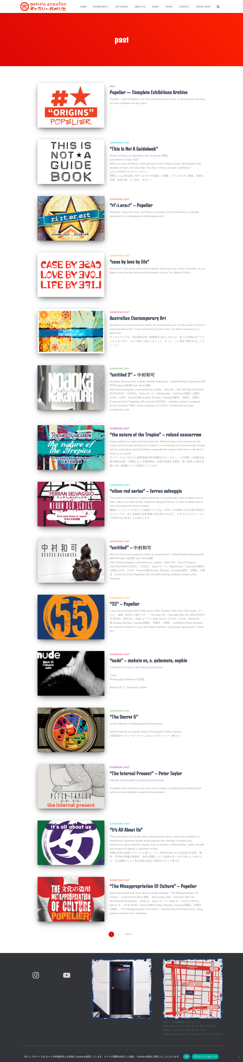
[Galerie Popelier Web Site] (43, 6)
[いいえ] (238, 1056)
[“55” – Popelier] (71, 617)
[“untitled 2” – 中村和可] (71, 387)
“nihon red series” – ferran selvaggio (146, 491)
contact (184, 7)
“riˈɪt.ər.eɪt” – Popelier (131, 205)
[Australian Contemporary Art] (71, 331)
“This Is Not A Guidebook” (134, 149)
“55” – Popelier (124, 604)
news (155, 7)
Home (83, 7)
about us (140, 7)
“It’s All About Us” (126, 829)
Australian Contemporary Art (138, 318)
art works (121, 7)
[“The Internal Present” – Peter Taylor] (71, 786)
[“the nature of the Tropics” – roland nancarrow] (71, 447)
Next (128, 934)
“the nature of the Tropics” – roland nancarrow (155, 434)
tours (169, 7)
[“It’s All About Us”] (71, 843)
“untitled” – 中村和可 (130, 547)
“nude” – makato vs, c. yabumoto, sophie (148, 660)
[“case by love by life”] (71, 274)
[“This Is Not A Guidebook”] (71, 161)
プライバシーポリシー (205, 1056)
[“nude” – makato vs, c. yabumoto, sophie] (71, 673)
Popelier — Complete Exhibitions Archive (148, 92)
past (112, 86)
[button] (108, 7)
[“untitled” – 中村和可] (71, 560)
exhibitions (100, 7)
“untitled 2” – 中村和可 (132, 374)
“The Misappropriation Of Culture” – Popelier (153, 886)
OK (186, 1056)
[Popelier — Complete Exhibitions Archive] (71, 105)
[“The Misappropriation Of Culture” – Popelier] (71, 899)
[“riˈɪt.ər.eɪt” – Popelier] (71, 218)
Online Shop (202, 7)
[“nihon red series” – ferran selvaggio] (71, 504)
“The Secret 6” (124, 716)
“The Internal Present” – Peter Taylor (146, 773)
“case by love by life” (129, 261)
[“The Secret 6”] (71, 730)
